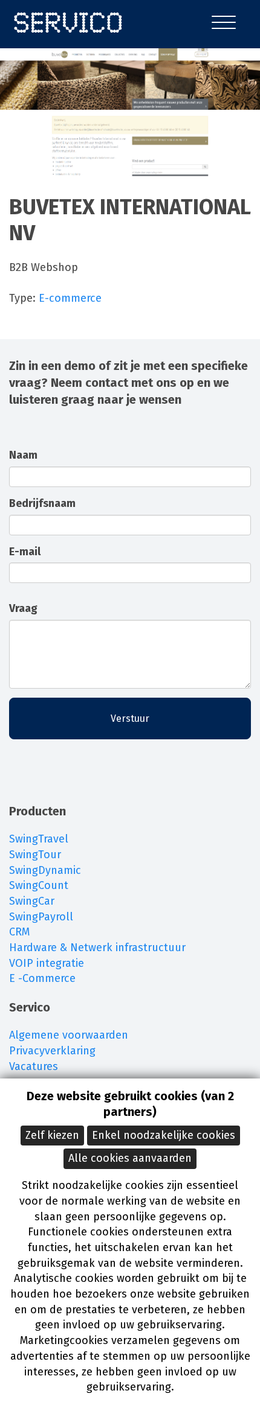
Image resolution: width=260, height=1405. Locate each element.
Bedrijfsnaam (42, 503)
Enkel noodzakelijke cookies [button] (163, 1135)
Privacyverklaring (52, 1050)
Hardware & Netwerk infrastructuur (97, 947)
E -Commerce (42, 978)
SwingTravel (38, 839)
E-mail (25, 551)
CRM (19, 931)
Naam (23, 455)
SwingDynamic (45, 870)
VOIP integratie (46, 963)
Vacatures (33, 1066)
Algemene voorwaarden (68, 1035)
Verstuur (130, 718)
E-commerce (70, 298)
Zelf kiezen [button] (52, 1135)
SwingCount (38, 885)
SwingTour (35, 854)
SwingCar (31, 901)
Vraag (23, 608)
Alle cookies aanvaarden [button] (130, 1158)
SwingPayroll (41, 916)
